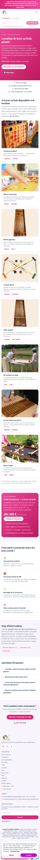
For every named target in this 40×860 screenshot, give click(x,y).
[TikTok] (11, 746)
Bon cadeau (7, 783)
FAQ (2, 770)
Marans (4, 834)
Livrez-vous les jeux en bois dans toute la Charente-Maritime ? (19, 683)
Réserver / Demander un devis (20, 717)
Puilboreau (6, 835)
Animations (5, 757)
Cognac (18, 838)
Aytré (18, 834)
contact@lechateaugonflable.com (14, 796)
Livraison (4, 768)
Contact (3, 781)
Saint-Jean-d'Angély (12, 834)
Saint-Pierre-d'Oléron (17, 837)
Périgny (27, 834)
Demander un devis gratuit (14, 67)
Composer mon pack (13, 519)
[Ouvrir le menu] (37, 12)
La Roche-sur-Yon (22, 831)
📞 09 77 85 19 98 (20, 723)
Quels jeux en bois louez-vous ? (15, 677)
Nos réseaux (7, 789)
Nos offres (4, 762)
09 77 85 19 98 (30, 796)
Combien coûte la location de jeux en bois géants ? (19, 670)
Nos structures (6, 754)
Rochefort (29, 829)
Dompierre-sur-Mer (14, 835)
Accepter (29, 855)
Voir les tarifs (32, 23)
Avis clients (4, 773)
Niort (16, 831)
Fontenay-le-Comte (17, 832)
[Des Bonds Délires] (4, 12)
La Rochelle (23, 829)
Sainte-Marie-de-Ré (31, 835)
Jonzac (23, 838)
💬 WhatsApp (9, 73)
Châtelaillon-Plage (28, 832)
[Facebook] (3, 746)
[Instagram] (7, 746)
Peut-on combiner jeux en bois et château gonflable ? (19, 691)
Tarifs (3, 765)
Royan (29, 831)
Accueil (3, 35)
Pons (26, 838)
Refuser (11, 855)
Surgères (34, 829)
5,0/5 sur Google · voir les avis (19, 61)
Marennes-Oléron (7, 832)
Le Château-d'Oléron (29, 837)
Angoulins (23, 835)
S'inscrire (20, 817)
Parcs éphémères (6, 760)
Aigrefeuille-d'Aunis (9, 831)
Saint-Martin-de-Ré (7, 837)
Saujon (35, 832)
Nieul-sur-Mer (34, 834)
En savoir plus (14, 851)
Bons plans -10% (8, 786)
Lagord (23, 834)
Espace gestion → (6, 821)
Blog (2, 775)
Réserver (4, 778)
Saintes (34, 831)
